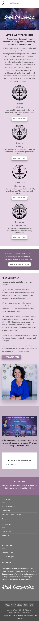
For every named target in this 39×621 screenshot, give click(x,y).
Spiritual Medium (8, 506)
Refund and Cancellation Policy (19, 611)
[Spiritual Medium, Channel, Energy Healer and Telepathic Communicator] (14, 3)
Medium (19, 107)
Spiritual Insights (8, 556)
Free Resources (7, 552)
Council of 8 (19, 182)
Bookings (5, 519)
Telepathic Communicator (11, 515)
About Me (5, 535)
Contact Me (6, 531)
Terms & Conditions (9, 540)
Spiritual (19, 103)
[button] (3, 3)
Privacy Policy (14, 612)
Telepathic (19, 222)
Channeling (19, 186)
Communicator (19, 225)
